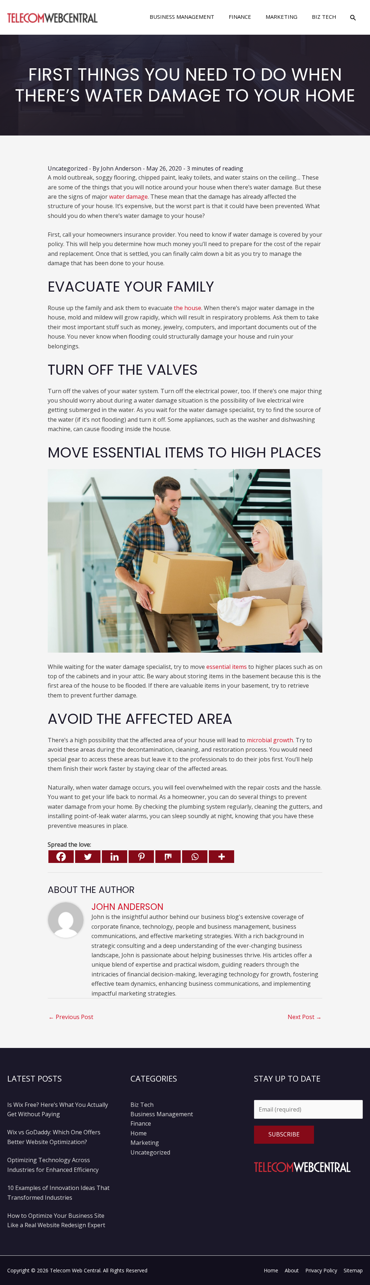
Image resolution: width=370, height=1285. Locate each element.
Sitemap (353, 1270)
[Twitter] (87, 856)
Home (138, 1133)
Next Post (305, 1017)
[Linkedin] (114, 856)
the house (187, 308)
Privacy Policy (321, 1270)
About (292, 1270)
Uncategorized (67, 168)
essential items (226, 667)
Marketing (144, 1143)
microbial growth (270, 740)
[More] (221, 856)
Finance (140, 1123)
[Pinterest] (141, 856)
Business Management (161, 1114)
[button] (353, 17)
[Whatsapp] (194, 856)
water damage (128, 197)
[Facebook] (61, 856)
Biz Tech (142, 1105)
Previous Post (70, 1017)
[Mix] (168, 856)
